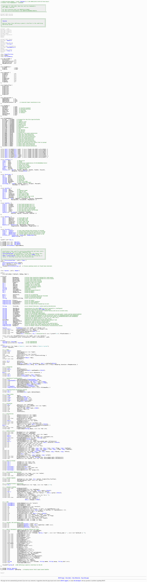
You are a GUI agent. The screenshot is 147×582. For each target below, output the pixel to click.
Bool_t (7, 149)
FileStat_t (8, 159)
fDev (13, 169)
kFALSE (25, 171)
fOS (12, 198)
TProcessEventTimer (7, 253)
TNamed (16, 270)
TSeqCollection (8, 54)
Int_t (15, 149)
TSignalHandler (32, 379)
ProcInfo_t (8, 229)
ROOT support (64, 580)
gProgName (17, 243)
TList (22, 374)
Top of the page (85, 578)
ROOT (40, 308)
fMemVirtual (12, 234)
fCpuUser (11, 230)
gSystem (14, 568)
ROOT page (61, 578)
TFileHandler (25, 376)
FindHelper (20, 327)
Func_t (11, 239)
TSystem (22, 1)
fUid (13, 183)
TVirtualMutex (8, 56)
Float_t (4, 204)
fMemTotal (14, 224)
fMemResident (12, 232)
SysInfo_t (7, 188)
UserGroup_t (8, 174)
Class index (68, 578)
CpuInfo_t (7, 203)
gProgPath (17, 244)
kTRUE (33, 254)
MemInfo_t (7, 216)
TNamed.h (9, 40)
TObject (27, 357)
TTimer (23, 260)
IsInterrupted (11, 255)
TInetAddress (11, 503)
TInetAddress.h (11, 47)
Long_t (4, 160)
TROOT (4, 255)
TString (4, 177)
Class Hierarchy (76, 578)
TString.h (9, 44)
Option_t (41, 532)
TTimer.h (9, 50)
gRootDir (17, 242)
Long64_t (4, 166)
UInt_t (22, 401)
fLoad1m (13, 212)
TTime (8, 395)
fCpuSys (11, 231)
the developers (77, 580)
